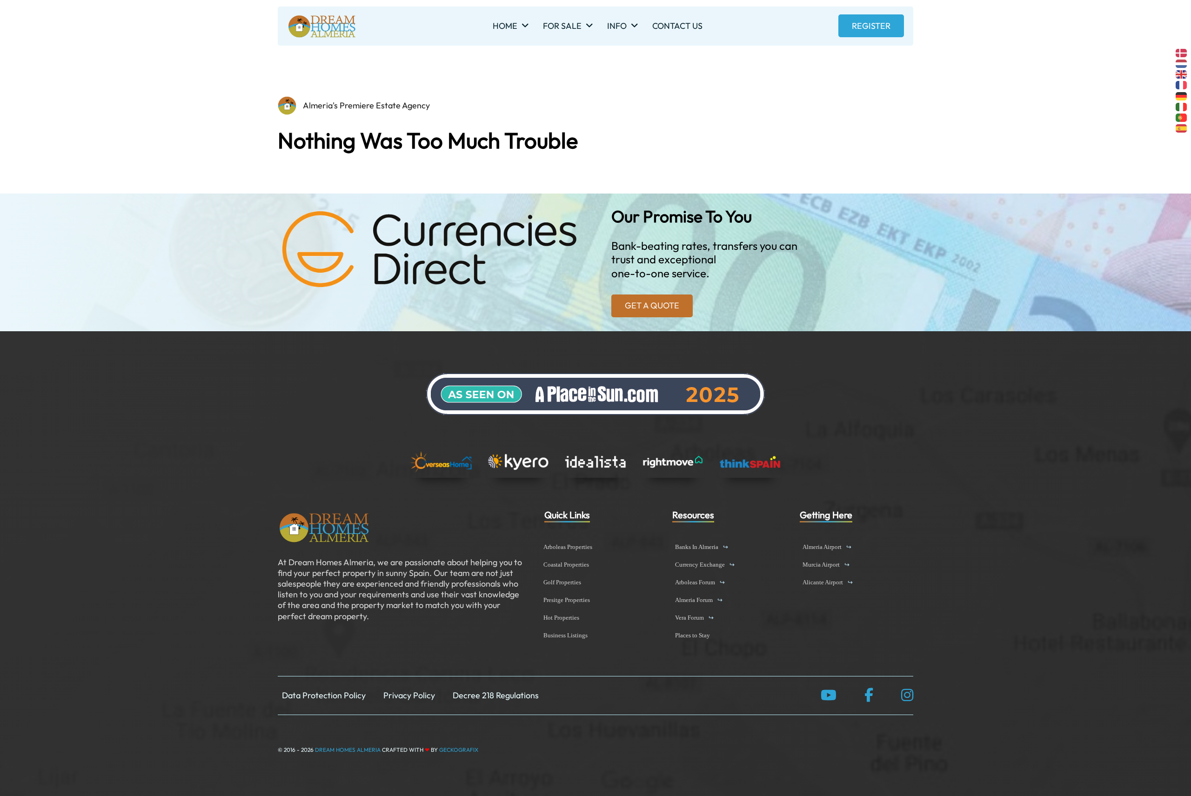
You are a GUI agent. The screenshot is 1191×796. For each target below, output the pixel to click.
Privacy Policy (409, 695)
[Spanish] (1182, 127)
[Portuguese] (1182, 116)
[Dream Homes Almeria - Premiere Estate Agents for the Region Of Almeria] (324, 527)
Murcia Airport (826, 564)
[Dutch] (1182, 62)
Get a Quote (652, 305)
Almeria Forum (699, 599)
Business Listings (565, 635)
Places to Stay (692, 635)
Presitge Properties (566, 599)
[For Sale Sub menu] (589, 26)
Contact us (677, 26)
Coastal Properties (566, 564)
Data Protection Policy (324, 695)
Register (871, 25)
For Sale (562, 26)
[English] (1182, 73)
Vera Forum (694, 617)
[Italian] (1182, 105)
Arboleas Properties (567, 546)
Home (505, 26)
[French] (1182, 84)
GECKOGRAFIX (458, 749)
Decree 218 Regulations (496, 695)
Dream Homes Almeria (348, 749)
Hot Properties (561, 617)
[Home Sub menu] (525, 26)
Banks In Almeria (701, 546)
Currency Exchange (705, 564)
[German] (1182, 95)
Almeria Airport (827, 546)
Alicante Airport (828, 582)
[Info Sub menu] (634, 26)
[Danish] (1182, 52)
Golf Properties (562, 582)
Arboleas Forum (700, 582)
